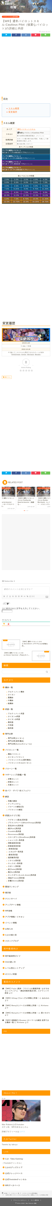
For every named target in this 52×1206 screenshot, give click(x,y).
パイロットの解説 (15, 810)
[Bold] (4, 596)
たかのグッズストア (14, 1167)
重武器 (10, 722)
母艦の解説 (12, 801)
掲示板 (8, 893)
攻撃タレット (13, 779)
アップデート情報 (13, 905)
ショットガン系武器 (16, 840)
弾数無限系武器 (14, 843)
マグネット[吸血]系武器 (18, 820)
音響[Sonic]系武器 (16, 881)
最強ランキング (12, 887)
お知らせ (9, 929)
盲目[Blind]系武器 (15, 826)
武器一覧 (9, 709)
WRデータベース (12, 1185)
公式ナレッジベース (14, 1173)
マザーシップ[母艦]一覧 (15, 775)
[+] (33, 596)
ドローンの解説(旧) (16, 807)
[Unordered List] (18, 596)
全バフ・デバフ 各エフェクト (18, 791)
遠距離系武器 (13, 857)
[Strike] (12, 596)
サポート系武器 (14, 866)
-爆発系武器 (13, 855)
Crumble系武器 (14, 831)
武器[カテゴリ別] (12, 815)
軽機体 (10, 703)
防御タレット (13, 782)
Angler (23, 354)
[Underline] (9, 596)
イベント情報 (11, 923)
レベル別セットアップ (15, 968)
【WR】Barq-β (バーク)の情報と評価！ (21, 1005)
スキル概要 (13, 108)
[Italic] (7, 596)
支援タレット (13, 785)
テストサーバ (11, 899)
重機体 (10, 698)
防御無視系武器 (14, 846)
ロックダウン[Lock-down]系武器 (22, 875)
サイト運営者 (35, 1200)
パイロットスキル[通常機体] (10, 16)
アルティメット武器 (16, 713)
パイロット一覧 (12, 750)
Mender (38, 354)
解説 (7, 797)
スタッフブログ (12, 941)
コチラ (22, 1131)
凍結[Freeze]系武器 (16, 878)
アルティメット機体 (16, 692)
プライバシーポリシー (20, 1200)
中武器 (10, 725)
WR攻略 (8, 911)
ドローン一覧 (11, 769)
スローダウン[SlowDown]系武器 (21, 837)
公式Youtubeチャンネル (16, 1179)
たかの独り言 (11, 935)
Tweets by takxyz (10, 1144)
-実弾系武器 (13, 849)
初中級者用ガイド (13, 956)
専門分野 (9, 734)
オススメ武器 (11, 974)
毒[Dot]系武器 (14, 872)
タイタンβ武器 (14, 719)
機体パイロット (14, 754)
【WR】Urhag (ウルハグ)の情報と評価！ (22, 998)
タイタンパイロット (16, 757)
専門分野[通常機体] (16, 741)
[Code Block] (24, 596)
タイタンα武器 (14, 716)
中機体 (10, 700)
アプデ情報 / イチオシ (14, 917)
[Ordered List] (15, 596)
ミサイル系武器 (14, 860)
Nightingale (15, 354)
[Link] (27, 596)
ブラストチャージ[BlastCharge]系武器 (24, 823)
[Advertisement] (26, 67)
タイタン (11, 695)
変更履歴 (12, 112)
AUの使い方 (10, 962)
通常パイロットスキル (26, 129)
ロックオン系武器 (15, 863)
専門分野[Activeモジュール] (20, 744)
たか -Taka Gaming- (14, 1159)
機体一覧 (9, 687)
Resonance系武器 (16, 834)
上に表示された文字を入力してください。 (21, 608)
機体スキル (7, 377)
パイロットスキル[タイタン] (19, 763)
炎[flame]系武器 (15, 869)
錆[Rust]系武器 (14, 828)
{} (30, 596)
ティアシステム (14, 804)
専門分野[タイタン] (16, 738)
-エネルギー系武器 (15, 852)
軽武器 (10, 728)
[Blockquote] (21, 596)
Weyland (30, 354)
